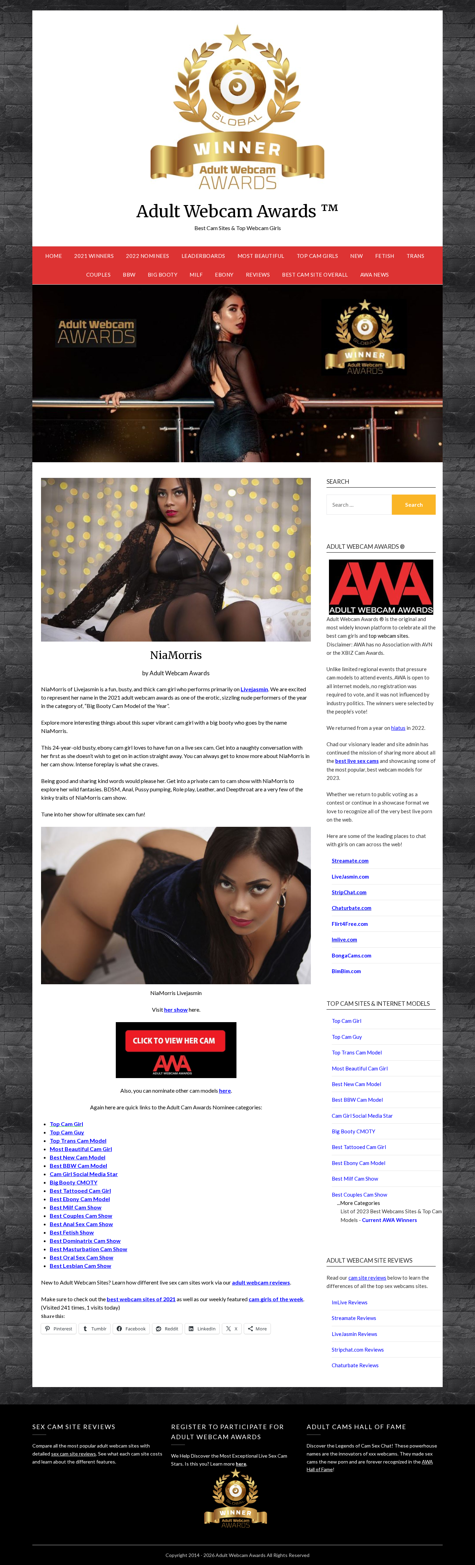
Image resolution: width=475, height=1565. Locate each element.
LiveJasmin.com (350, 876)
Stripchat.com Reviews (358, 1349)
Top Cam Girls (317, 256)
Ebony (224, 274)
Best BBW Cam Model (78, 1165)
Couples (98, 274)
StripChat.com (349, 892)
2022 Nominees (147, 256)
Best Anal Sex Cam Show (81, 1224)
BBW (129, 274)
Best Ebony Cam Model (80, 1199)
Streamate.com (350, 860)
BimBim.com (346, 971)
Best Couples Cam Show (81, 1215)
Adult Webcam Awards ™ (237, 211)
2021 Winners (94, 256)
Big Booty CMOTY (73, 1182)
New (356, 256)
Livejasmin (254, 689)
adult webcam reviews (261, 1282)
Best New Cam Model (77, 1157)
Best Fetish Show (72, 1232)
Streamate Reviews (354, 1318)
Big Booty (163, 274)
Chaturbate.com (351, 908)
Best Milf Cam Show (76, 1207)
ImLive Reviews (350, 1302)
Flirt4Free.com (350, 924)
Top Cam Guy (67, 1132)
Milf (196, 274)
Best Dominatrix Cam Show (85, 1240)
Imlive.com (344, 939)
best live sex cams (357, 761)
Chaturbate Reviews (355, 1365)
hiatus (398, 728)
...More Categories (358, 1203)
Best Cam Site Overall (315, 274)
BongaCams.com (351, 955)
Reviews (258, 274)
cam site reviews (367, 1277)
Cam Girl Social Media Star (84, 1174)
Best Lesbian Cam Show (80, 1265)
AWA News (374, 274)
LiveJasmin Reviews (354, 1334)
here (225, 1090)
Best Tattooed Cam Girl (80, 1190)
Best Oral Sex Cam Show (81, 1257)
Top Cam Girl (346, 1021)
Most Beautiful (261, 256)
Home (53, 256)
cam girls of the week (276, 1299)
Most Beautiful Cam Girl (81, 1149)
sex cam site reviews (73, 1454)
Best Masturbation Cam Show (88, 1249)
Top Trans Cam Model (78, 1140)
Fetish (384, 256)
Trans (415, 256)
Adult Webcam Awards (180, 673)
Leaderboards (203, 256)
